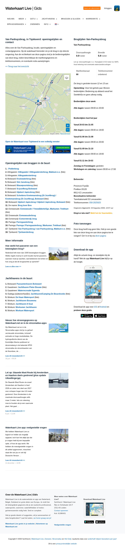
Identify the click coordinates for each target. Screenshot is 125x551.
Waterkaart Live (37, 539)
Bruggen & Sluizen (70, 19)
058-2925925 (95, 203)
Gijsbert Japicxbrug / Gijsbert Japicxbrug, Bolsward (41, 202)
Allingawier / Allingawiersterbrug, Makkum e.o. (39, 172)
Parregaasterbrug (24, 222)
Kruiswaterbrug (24, 179)
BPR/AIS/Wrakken (15, 24)
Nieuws (10, 19)
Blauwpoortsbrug (25, 185)
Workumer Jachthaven (26, 307)
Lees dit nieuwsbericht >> (15, 356)
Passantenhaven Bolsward (29, 284)
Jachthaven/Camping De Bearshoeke (48, 294)
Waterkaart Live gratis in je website (19, 524)
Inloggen (108, 8)
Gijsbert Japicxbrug (26, 192)
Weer (21, 19)
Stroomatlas (57, 539)
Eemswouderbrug (27, 215)
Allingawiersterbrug (27, 175)
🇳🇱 (56, 24)
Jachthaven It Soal (24, 304)
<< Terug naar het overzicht (17, 66)
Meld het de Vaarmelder (101, 213)
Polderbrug (13, 169)
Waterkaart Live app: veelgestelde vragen (26, 427)
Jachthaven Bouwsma (26, 301)
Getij (33, 19)
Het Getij (67, 539)
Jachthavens (48, 19)
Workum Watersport (25, 310)
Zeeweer (48, 539)
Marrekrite (92, 19)
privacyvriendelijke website (66, 544)
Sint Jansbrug (23, 182)
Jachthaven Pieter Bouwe (30, 287)
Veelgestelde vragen (62, 525)
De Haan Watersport (25, 297)
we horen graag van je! (42, 518)
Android (103, 307)
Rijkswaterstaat (65, 134)
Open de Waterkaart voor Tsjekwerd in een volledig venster (32, 142)
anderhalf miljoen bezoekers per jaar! (102, 539)
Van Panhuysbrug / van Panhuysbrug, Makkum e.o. (42, 229)
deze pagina (100, 236)
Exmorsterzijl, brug (28, 219)
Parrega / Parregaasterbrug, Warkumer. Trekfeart (38, 225)
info (46, 24)
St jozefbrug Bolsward (27, 189)
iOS (95, 307)
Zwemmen (35, 24)
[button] (38, 101)
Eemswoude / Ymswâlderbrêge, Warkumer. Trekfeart (44, 209)
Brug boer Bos (25, 205)
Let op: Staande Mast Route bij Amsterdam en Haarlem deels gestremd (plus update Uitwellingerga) (26, 375)
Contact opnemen (61, 511)
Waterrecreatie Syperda (29, 290)
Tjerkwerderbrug (26, 232)
